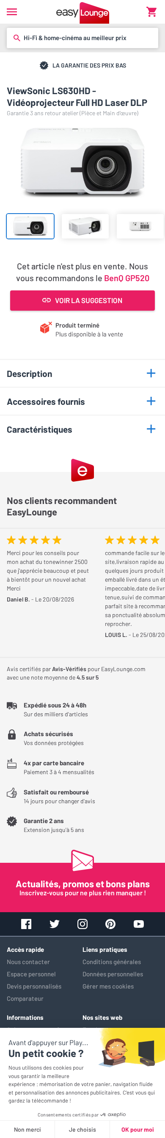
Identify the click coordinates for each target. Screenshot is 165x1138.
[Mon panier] (151, 12)
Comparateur (25, 998)
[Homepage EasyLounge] (82, 12)
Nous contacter (28, 961)
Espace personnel (31, 974)
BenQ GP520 (126, 278)
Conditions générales (111, 961)
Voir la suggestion (88, 300)
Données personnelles (112, 974)
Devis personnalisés (34, 986)
